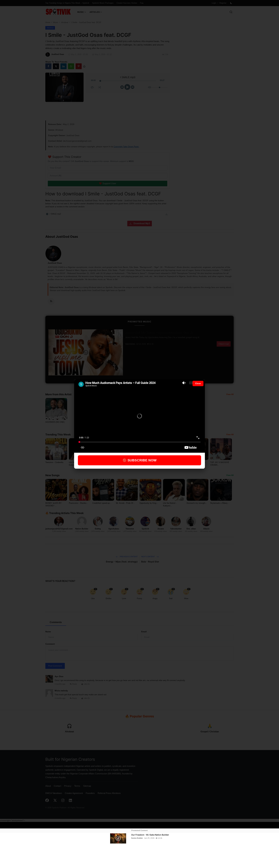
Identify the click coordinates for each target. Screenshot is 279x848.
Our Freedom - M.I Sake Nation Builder (150, 835)
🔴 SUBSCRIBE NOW (139, 460)
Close (198, 383)
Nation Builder (137, 838)
